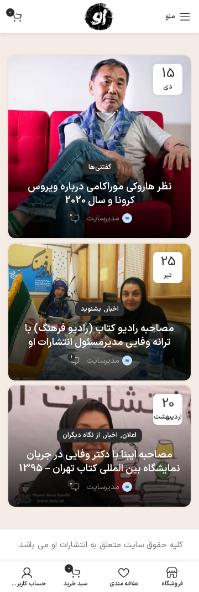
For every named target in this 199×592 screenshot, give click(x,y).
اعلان (129, 435)
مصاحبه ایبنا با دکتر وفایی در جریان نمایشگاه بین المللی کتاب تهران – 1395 (99, 461)
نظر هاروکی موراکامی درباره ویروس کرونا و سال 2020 (100, 193)
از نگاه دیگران (81, 435)
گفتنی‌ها (99, 167)
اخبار (112, 309)
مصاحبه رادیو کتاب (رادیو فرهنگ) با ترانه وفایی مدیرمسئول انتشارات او (99, 335)
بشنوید (91, 309)
